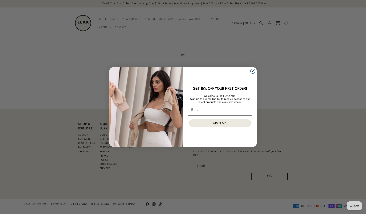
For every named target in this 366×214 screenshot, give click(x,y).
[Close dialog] (252, 71)
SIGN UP (219, 123)
